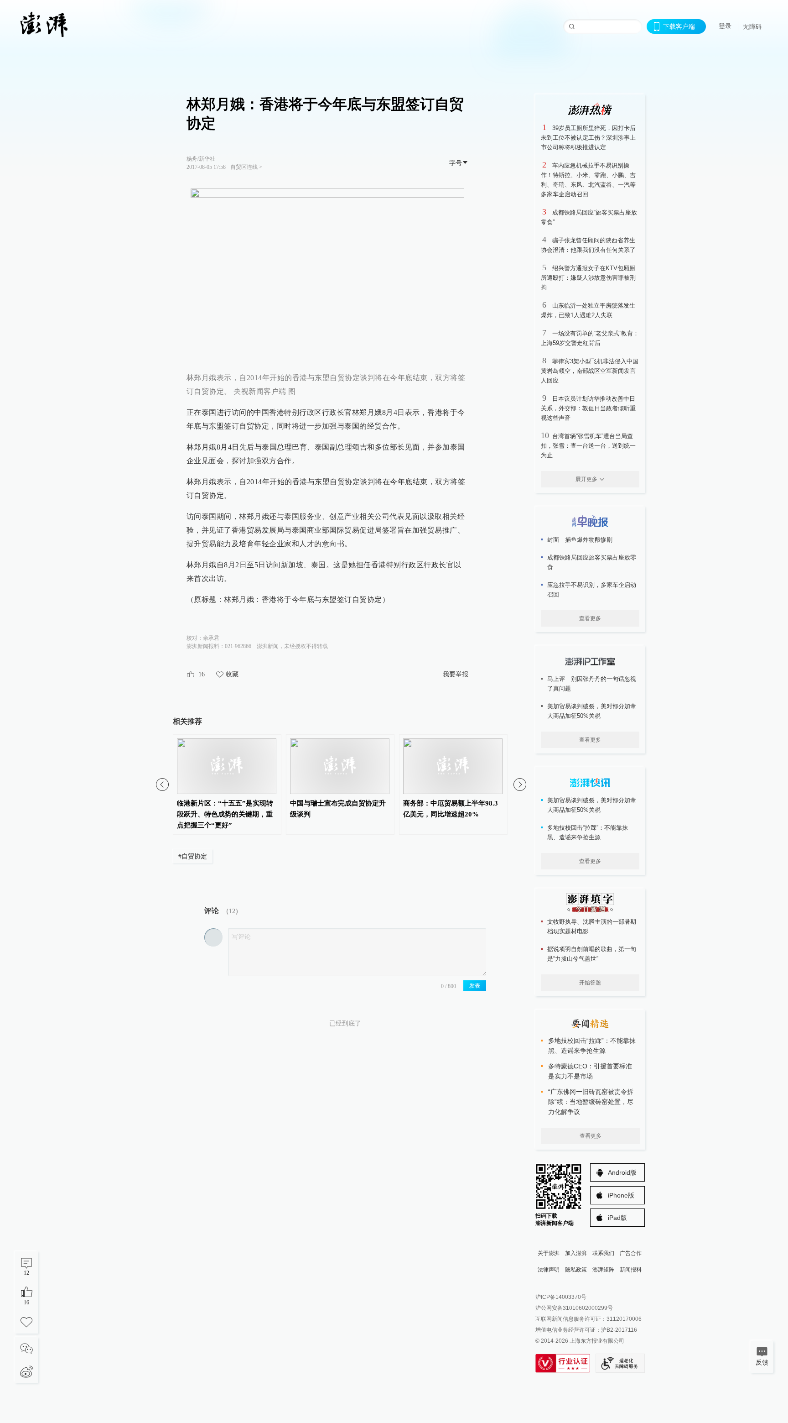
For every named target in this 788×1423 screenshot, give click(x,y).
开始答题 (590, 982)
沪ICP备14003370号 (560, 1297)
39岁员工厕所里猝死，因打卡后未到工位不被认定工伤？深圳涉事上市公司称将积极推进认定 (588, 138)
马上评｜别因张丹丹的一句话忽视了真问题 (591, 683)
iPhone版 (621, 1195)
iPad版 (617, 1217)
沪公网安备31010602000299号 (574, 1308)
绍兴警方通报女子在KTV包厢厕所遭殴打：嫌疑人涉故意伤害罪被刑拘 (588, 278)
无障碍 (752, 26)
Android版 (622, 1172)
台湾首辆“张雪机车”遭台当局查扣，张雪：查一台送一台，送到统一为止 (588, 446)
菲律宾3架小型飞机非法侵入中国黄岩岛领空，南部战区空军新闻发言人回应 (589, 371)
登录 (725, 26)
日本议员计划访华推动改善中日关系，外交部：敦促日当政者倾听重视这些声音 (588, 408)
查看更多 (590, 618)
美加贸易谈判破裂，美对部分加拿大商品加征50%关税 (591, 711)
